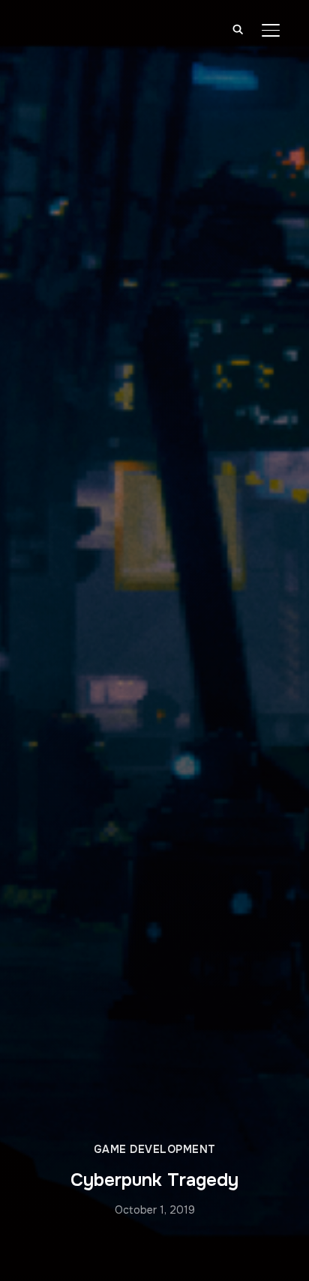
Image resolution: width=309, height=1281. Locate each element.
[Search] (238, 28)
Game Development (155, 1149)
